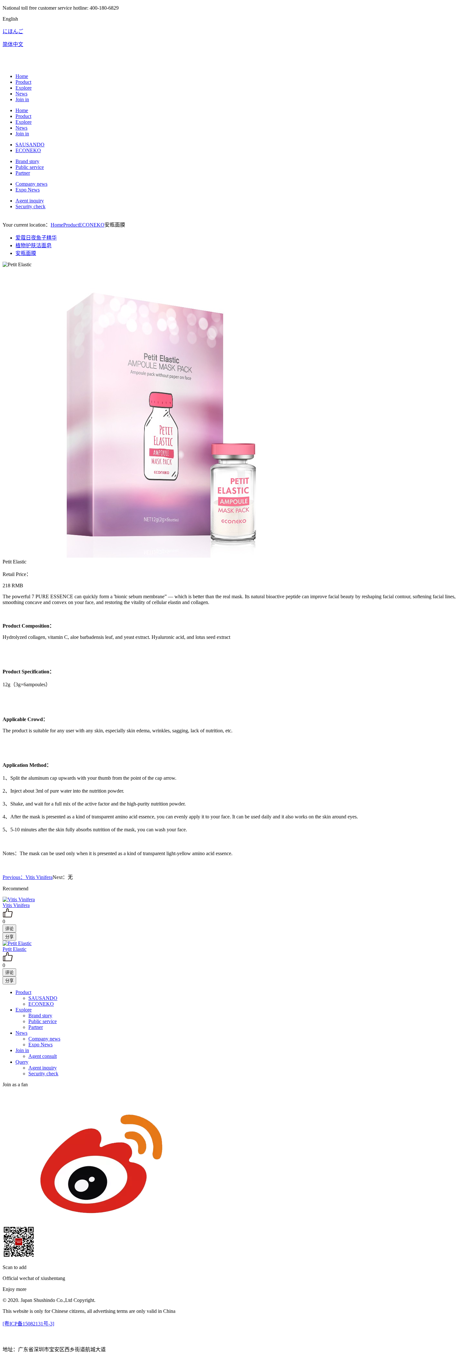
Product (23, 82)
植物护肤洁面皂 (33, 245)
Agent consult (42, 1056)
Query (21, 1062)
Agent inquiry (29, 200)
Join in (22, 99)
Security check (30, 206)
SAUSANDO (29, 144)
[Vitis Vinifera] (19, 899)
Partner (22, 173)
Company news (31, 184)
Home (21, 76)
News (21, 93)
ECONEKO (28, 150)
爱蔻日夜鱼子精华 (36, 237)
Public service (29, 167)
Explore (23, 88)
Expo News (27, 189)
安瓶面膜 (25, 253)
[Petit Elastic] (17, 943)
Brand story (27, 161)
